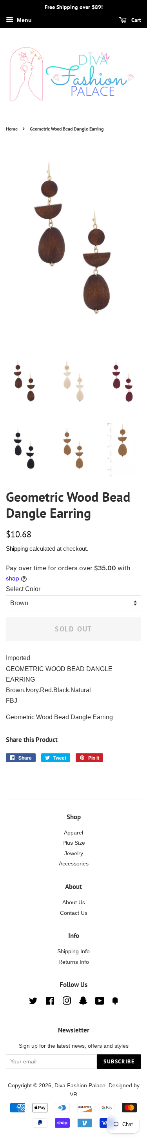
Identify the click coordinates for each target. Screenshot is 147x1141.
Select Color (23, 589)
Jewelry (73, 853)
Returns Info (73, 962)
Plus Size (73, 843)
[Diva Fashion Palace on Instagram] (66, 1002)
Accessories (74, 864)
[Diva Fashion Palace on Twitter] (33, 1002)
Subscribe (118, 1061)
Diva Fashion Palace (79, 1085)
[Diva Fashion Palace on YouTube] (99, 1002)
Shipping (17, 548)
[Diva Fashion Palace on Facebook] (49, 1002)
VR (73, 1094)
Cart (135, 20)
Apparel (73, 833)
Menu (23, 20)
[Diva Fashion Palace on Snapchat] (83, 1002)
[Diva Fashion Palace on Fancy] (115, 1002)
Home (12, 129)
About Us (73, 902)
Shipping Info (73, 951)
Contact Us (73, 913)
